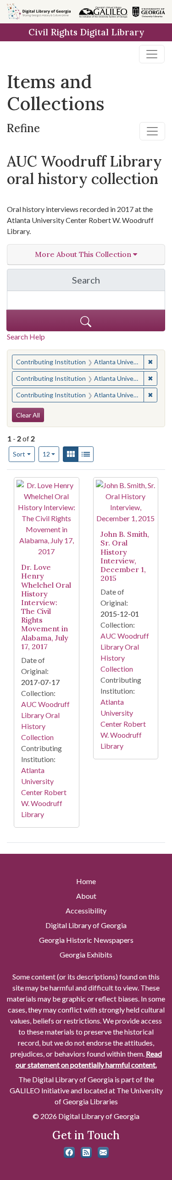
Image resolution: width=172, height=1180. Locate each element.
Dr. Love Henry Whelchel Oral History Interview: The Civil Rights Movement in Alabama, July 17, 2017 (46, 606)
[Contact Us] (103, 1152)
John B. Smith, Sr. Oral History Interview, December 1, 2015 (124, 556)
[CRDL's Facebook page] (69, 1152)
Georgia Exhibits (86, 954)
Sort (19, 454)
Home (86, 881)
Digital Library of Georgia (86, 925)
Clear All (28, 415)
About (86, 895)
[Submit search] (85, 320)
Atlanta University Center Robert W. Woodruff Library (44, 792)
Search (118, 282)
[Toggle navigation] (152, 54)
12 (51, 454)
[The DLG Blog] (86, 1152)
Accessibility (86, 910)
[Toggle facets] (152, 131)
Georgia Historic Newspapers (86, 939)
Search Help (26, 336)
